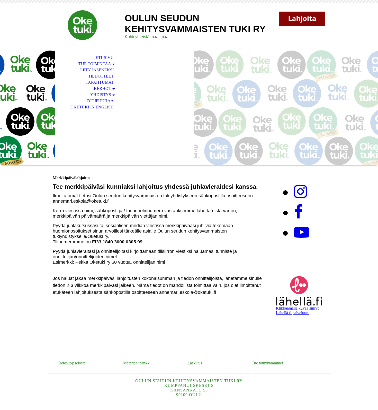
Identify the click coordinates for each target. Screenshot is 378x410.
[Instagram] (300, 191)
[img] (82, 25)
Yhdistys (100, 94)
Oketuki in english (92, 107)
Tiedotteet (101, 76)
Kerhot (102, 88)
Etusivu (105, 57)
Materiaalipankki (136, 363)
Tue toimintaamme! (267, 363)
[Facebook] (298, 212)
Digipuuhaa (100, 101)
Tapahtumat (100, 82)
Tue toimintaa (94, 64)
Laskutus (194, 363)
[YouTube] (301, 232)
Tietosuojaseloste (71, 363)
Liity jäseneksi (97, 70)
